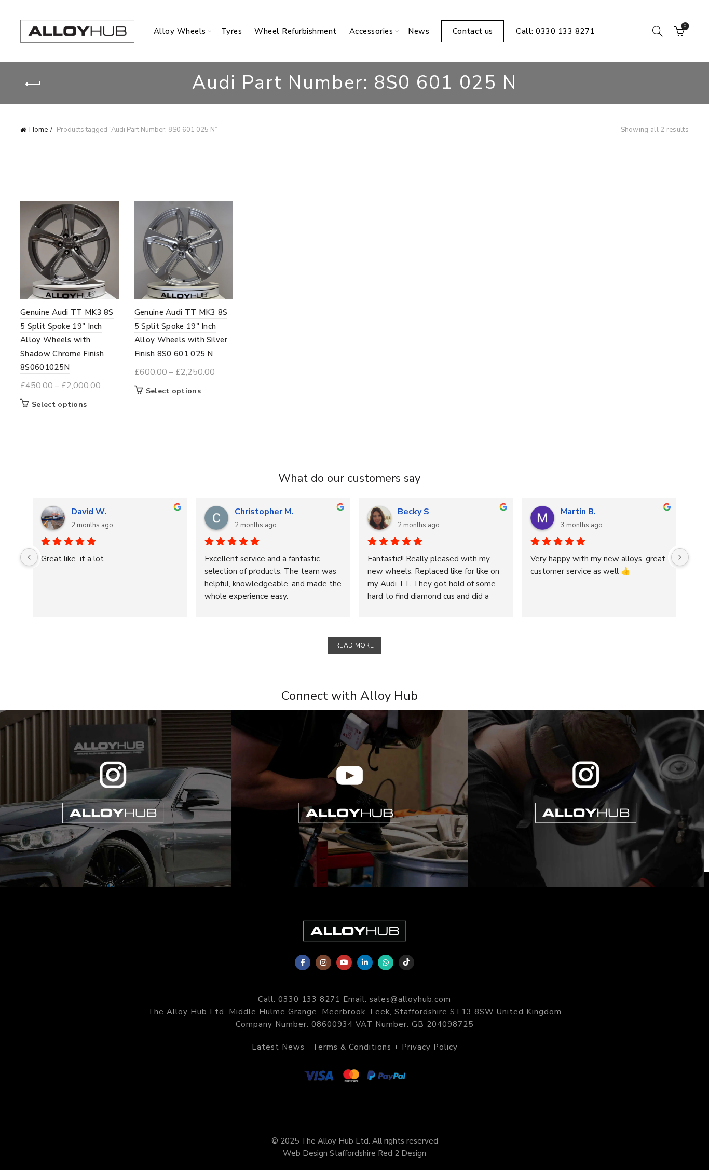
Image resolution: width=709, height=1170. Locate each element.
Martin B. (578, 511)
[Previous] (29, 557)
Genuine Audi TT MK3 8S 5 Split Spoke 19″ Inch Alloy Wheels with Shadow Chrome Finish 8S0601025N (67, 340)
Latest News (278, 1047)
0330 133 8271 (309, 999)
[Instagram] (323, 962)
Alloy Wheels (180, 31)
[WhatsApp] (385, 962)
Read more (354, 645)
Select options (59, 404)
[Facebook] (302, 962)
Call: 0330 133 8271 (555, 31)
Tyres (231, 31)
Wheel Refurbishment (295, 31)
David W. (88, 511)
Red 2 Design (402, 1153)
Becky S (413, 511)
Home (38, 129)
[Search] (657, 31)
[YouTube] (344, 962)
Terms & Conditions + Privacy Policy (385, 1047)
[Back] (33, 84)
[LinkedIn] (365, 962)
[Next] (680, 557)
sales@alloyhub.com (410, 999)
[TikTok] (406, 962)
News (418, 31)
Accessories (371, 31)
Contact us (473, 31)
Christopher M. (264, 511)
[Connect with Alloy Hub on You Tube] (349, 798)
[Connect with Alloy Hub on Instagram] (586, 798)
